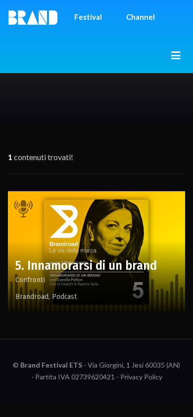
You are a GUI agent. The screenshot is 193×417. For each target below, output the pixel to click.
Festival (88, 16)
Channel (140, 16)
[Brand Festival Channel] (32, 17)
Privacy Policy (141, 377)
